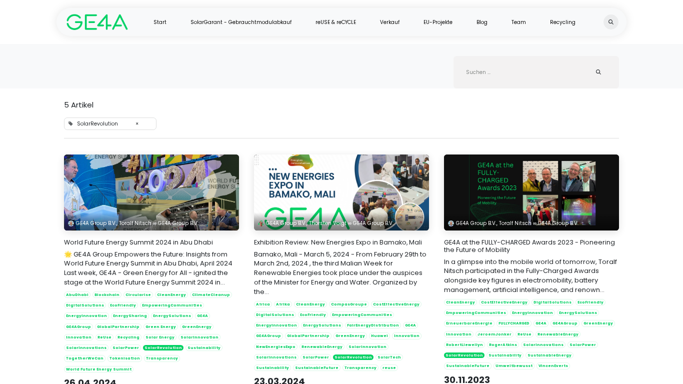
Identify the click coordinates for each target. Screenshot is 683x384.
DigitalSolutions (85, 305)
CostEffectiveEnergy (396, 304)
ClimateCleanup (211, 295)
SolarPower (125, 347)
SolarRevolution (163, 347)
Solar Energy (160, 337)
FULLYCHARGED (514, 323)
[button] (611, 22)
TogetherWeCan (85, 358)
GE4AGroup (78, 327)
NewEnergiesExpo (276, 347)
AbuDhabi (77, 295)
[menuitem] (160, 22)
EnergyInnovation (86, 315)
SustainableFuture (316, 367)
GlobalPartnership (118, 327)
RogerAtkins (503, 345)
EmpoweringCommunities (172, 305)
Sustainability (204, 347)
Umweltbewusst (514, 365)
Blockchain (107, 295)
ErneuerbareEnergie (469, 323)
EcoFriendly (123, 305)
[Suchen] (598, 72)
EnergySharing (130, 315)
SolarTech (389, 357)
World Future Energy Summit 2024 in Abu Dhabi (138, 242)
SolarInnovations (86, 347)
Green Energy (161, 327)
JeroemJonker (495, 334)
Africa (263, 304)
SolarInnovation (199, 337)
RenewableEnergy (322, 347)
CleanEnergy (171, 295)
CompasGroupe (349, 304)
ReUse (105, 337)
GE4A (202, 315)
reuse (389, 367)
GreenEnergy (197, 327)
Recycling (129, 337)
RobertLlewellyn (464, 345)
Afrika (283, 304)
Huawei (379, 335)
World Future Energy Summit (99, 369)
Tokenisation (125, 358)
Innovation (79, 337)
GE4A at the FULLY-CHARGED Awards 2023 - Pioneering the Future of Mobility (529, 246)
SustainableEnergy (550, 355)
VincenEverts (553, 365)
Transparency (162, 358)
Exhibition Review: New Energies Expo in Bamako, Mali (338, 242)
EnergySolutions (172, 315)
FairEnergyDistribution (373, 325)
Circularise (138, 295)
